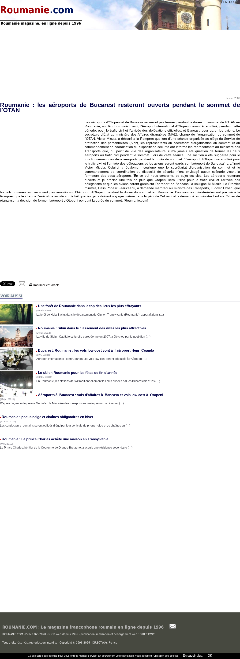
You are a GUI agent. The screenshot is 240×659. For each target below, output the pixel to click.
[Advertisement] (120, 61)
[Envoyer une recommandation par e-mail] (170, 627)
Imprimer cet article (46, 285)
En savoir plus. (193, 655)
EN (225, 2)
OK (209, 655)
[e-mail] (22, 285)
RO (231, 2)
